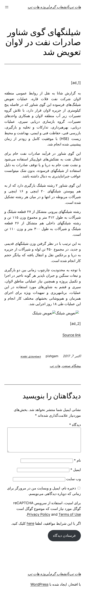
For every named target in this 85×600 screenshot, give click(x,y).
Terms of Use (70, 514)
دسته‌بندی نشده (31, 356)
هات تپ (55, 366)
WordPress (39, 584)
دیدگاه (75, 425)
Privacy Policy (38, 514)
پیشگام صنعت (71, 366)
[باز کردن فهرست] (6, 7)
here (30, 523)
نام (77, 460)
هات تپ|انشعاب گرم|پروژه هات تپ (54, 7)
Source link (71, 335)
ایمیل (75, 470)
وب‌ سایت (73, 479)
